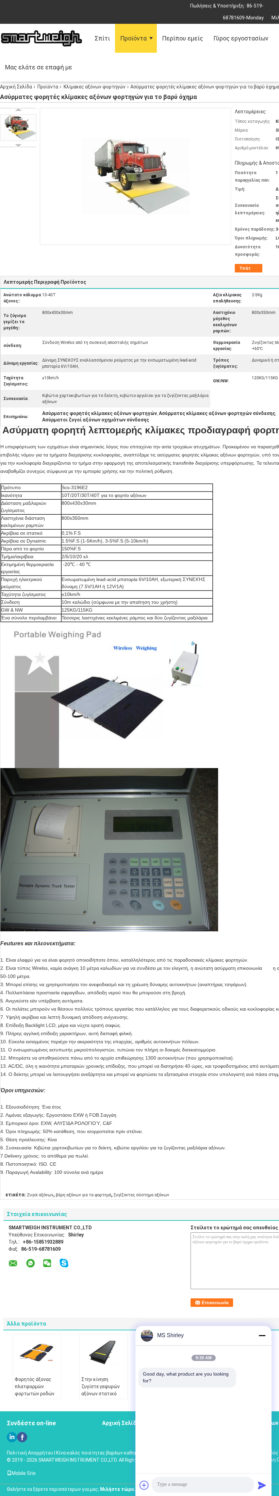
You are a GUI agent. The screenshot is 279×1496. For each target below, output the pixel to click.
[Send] (262, 1485)
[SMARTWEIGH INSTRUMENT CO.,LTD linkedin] (12, 1437)
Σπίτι (102, 38)
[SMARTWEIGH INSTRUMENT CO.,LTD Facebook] (22, 1437)
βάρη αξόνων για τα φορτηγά (83, 1195)
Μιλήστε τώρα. (117, 1489)
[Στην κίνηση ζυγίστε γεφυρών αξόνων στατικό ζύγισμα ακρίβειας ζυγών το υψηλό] (103, 1353)
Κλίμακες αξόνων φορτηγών (95, 86)
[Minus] (262, 1335)
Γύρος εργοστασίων (240, 38)
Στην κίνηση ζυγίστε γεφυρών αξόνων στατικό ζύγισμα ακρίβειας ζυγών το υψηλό (101, 1394)
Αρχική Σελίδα (16, 86)
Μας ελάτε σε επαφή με (38, 67)
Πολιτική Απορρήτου (30, 1453)
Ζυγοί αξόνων (40, 1195)
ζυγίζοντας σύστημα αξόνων (141, 1195)
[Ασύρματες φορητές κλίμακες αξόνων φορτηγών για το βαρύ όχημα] (18, 127)
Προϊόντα (133, 38)
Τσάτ (245, 268)
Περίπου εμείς (182, 38)
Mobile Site (24, 1473)
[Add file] (144, 1485)
